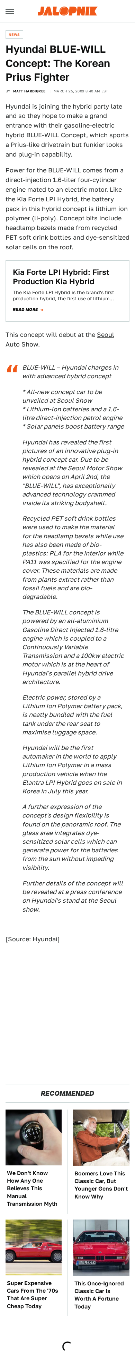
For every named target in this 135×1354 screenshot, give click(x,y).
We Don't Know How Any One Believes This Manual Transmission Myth (32, 1188)
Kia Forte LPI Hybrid (47, 199)
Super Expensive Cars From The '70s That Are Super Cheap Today (32, 1295)
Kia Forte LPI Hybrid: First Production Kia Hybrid (61, 276)
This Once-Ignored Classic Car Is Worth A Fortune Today (99, 1295)
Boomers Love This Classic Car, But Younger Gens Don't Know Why (101, 1185)
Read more (25, 310)
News (14, 34)
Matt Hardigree (29, 91)
